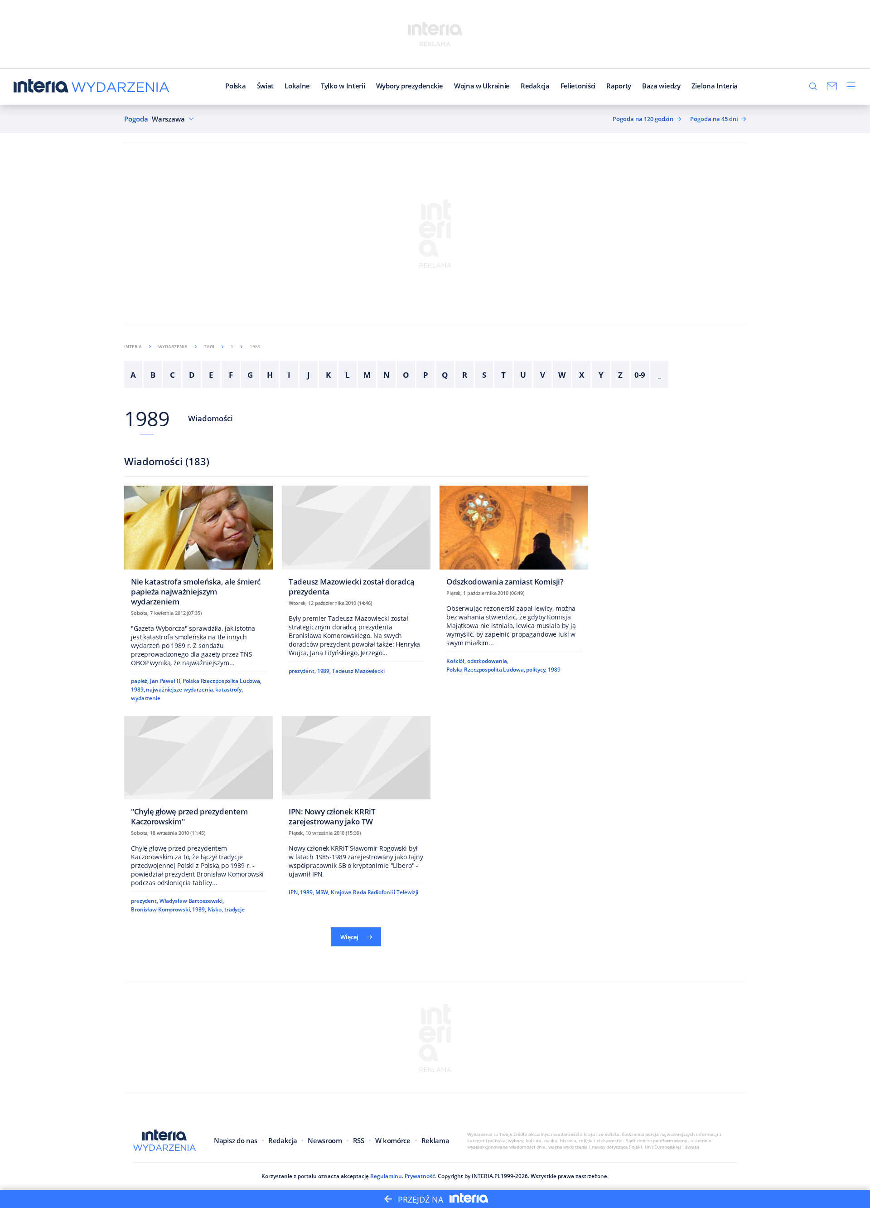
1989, (138, 689)
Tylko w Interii (343, 85)
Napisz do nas (235, 1140)
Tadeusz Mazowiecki (358, 671)
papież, (140, 681)
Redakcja (535, 85)
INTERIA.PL (486, 1176)
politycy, (536, 669)
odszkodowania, (487, 661)
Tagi (209, 346)
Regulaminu (386, 1176)
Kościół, (456, 661)
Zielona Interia (714, 85)
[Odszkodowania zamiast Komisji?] (514, 538)
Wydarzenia (173, 346)
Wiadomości (210, 418)
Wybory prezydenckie (409, 85)
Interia (133, 346)
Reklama (435, 1140)
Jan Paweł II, (165, 681)
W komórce (393, 1140)
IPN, (294, 892)
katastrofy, (229, 689)
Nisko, (215, 909)
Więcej (349, 937)
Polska (235, 85)
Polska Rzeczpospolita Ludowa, (222, 681)
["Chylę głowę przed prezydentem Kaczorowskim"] (198, 774)
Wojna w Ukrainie (482, 85)
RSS (358, 1140)
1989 (146, 418)
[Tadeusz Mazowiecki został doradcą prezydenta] (356, 543)
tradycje (234, 909)
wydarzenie (145, 698)
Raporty (618, 85)
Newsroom (325, 1140)
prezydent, (302, 671)
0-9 (640, 375)
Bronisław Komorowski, (161, 909)
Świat (265, 85)
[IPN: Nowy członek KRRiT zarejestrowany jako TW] (356, 774)
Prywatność (420, 1176)
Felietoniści (578, 85)
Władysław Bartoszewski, (192, 901)
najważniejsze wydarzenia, (180, 689)
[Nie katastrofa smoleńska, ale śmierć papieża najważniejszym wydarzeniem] (198, 548)
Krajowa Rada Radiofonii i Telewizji (374, 892)
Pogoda (136, 119)
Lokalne (297, 85)
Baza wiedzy (661, 85)
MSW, (322, 892)
